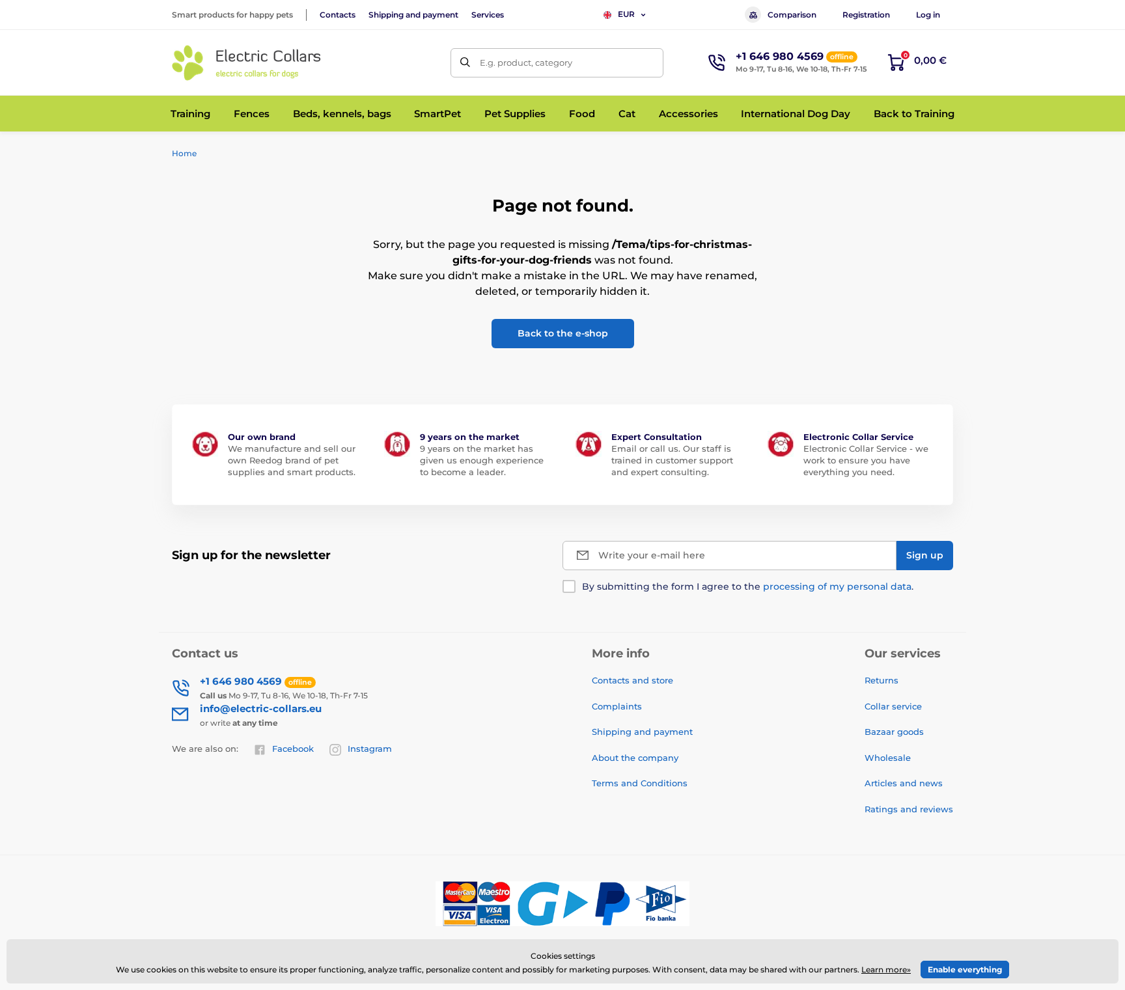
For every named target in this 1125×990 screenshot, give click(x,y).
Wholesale (888, 757)
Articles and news (904, 783)
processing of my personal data (837, 586)
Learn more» (886, 969)
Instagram (370, 748)
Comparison (792, 15)
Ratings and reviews (909, 809)
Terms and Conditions (640, 783)
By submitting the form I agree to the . (747, 586)
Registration (866, 15)
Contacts (337, 15)
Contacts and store (632, 680)
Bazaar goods (894, 731)
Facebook (293, 748)
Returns (881, 680)
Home (184, 153)
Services (487, 15)
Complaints (617, 706)
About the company (635, 757)
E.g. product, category (526, 62)
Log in (928, 15)
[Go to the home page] (247, 63)
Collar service (893, 706)
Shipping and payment (413, 15)
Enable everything (965, 969)
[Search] (465, 62)
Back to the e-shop (563, 333)
